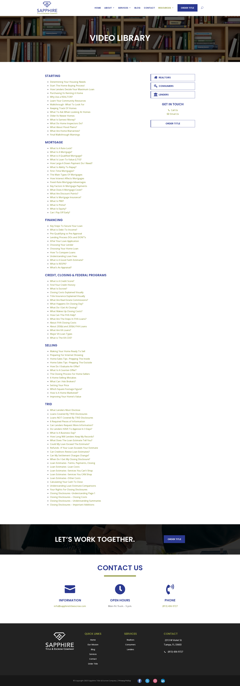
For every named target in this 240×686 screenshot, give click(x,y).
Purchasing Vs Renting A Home (66, 93)
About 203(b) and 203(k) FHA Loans (68, 326)
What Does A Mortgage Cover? (66, 189)
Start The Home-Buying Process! (67, 85)
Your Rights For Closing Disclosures (68, 489)
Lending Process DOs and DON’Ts (68, 237)
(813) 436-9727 (170, 606)
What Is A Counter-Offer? (63, 370)
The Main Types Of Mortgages (66, 174)
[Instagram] (155, 680)
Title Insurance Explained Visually (67, 296)
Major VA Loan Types (61, 333)
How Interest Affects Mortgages (67, 178)
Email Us (174, 113)
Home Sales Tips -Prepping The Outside (71, 362)
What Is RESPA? (58, 263)
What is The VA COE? (61, 337)
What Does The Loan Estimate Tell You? (71, 440)
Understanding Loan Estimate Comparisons (73, 485)
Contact (149, 7)
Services (123, 7)
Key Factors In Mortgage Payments (68, 186)
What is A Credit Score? (62, 281)
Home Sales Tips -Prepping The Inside (70, 358)
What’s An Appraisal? (61, 267)
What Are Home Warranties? (65, 130)
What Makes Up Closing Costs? (66, 311)
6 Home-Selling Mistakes (63, 377)
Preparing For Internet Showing (66, 355)
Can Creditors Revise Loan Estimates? (70, 451)
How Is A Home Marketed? (64, 392)
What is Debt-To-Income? (63, 229)
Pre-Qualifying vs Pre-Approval (66, 233)
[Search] (202, 7)
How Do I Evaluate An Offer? (65, 366)
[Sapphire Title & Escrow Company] (47, 7)
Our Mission (93, 644)
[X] (147, 680)
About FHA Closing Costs (63, 322)
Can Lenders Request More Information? (71, 425)
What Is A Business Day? (63, 432)
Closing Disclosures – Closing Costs (68, 497)
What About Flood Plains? (63, 127)
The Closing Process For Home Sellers (70, 373)
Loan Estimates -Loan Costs (65, 466)
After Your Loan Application (64, 241)
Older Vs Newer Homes (62, 115)
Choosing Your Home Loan (64, 248)
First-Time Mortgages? (62, 170)
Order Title (187, 7)
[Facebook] (140, 680)
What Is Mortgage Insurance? (65, 197)
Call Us (174, 110)
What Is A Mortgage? (61, 152)
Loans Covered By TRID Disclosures (68, 413)
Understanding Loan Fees (63, 256)
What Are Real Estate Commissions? (69, 300)
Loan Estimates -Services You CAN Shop (71, 474)
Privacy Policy (124, 680)
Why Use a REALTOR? (61, 96)
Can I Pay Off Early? (60, 212)
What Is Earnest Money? (62, 119)
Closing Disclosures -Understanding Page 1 (72, 493)
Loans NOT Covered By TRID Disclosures (71, 417)
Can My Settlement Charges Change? (69, 455)
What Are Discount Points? (64, 193)
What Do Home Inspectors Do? (66, 123)
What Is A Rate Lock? (61, 148)
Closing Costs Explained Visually (66, 292)
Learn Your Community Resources (68, 100)
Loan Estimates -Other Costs (65, 478)
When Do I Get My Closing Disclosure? (70, 459)
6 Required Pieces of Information (67, 421)
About (108, 7)
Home (98, 7)
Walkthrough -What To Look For (67, 104)
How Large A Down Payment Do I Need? (71, 163)
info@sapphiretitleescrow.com (70, 606)
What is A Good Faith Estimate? (66, 260)
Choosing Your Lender (61, 244)
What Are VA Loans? (60, 330)
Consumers (166, 86)
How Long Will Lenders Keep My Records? (72, 436)
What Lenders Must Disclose (65, 410)
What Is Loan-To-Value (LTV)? (65, 159)
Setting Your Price (59, 385)
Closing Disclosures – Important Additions (72, 504)
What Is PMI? (57, 201)
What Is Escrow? (58, 288)
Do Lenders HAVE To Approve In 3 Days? (71, 428)
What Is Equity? (58, 208)
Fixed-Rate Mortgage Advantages (68, 182)
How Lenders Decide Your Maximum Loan (72, 89)
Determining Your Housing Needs (68, 81)
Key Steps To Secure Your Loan (66, 225)
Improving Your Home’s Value (65, 396)
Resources (164, 7)
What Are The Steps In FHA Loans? (68, 318)
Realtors (165, 77)
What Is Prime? (58, 204)
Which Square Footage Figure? (66, 389)
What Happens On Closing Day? (66, 303)
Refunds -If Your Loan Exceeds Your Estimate (74, 447)
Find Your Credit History (62, 284)
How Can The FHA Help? (63, 315)
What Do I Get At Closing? (63, 307)
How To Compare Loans (62, 252)
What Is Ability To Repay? (63, 167)
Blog (137, 7)
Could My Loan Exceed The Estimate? (69, 444)
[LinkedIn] (163, 680)
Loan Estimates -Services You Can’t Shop (71, 470)
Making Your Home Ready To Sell (67, 351)
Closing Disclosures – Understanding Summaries (75, 500)
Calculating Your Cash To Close (66, 481)
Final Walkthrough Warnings (65, 134)
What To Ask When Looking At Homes (70, 112)
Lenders (164, 94)
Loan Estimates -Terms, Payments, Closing (72, 463)
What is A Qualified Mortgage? (66, 155)
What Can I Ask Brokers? (63, 381)
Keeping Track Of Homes (63, 108)
